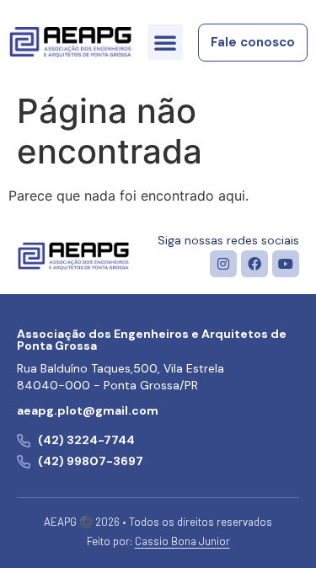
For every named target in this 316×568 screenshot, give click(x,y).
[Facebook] (254, 263)
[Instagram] (223, 263)
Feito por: (158, 541)
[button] (165, 42)
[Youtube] (285, 263)
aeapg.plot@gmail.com (87, 410)
